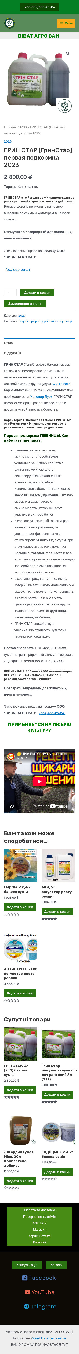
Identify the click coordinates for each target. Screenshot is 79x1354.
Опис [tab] (8, 343)
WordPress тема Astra (49, 1338)
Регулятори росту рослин (36, 321)
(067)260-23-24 (19, 270)
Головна (10, 127)
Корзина (39, 1242)
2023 (23, 127)
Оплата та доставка (39, 1210)
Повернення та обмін (39, 1217)
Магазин (39, 1229)
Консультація (26, 1265)
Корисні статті (39, 1236)
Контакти (39, 1223)
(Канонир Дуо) (41, 397)
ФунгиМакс (61, 384)
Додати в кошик (37, 293)
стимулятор (63, 321)
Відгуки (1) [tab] (12, 353)
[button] (68, 53)
